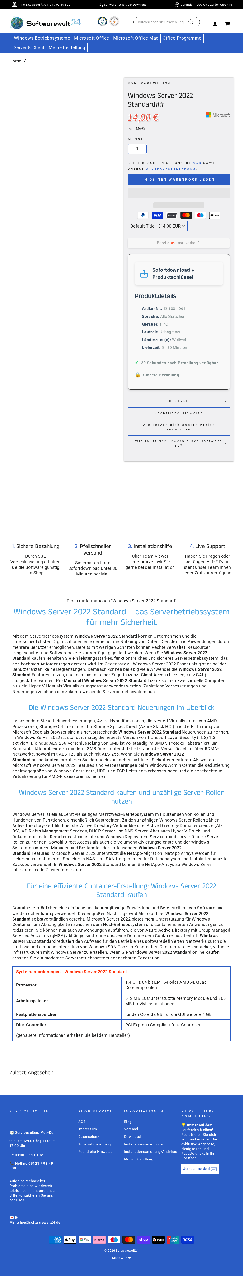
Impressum (87, 1129)
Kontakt (178, 401)
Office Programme (182, 38)
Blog (128, 1122)
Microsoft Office (91, 38)
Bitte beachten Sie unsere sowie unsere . (172, 165)
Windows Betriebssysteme (42, 38)
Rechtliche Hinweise (178, 413)
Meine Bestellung (67, 47)
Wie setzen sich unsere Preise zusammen (179, 427)
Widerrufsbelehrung (171, 168)
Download (132, 1137)
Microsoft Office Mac (136, 38)
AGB (197, 162)
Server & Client (29, 47)
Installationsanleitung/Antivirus (150, 1152)
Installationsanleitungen (144, 1144)
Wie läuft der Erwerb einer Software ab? (178, 443)
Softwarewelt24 (149, 83)
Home (15, 60)
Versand (131, 1129)
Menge (136, 139)
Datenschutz (88, 1137)
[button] (179, 193)
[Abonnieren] (214, 1169)
